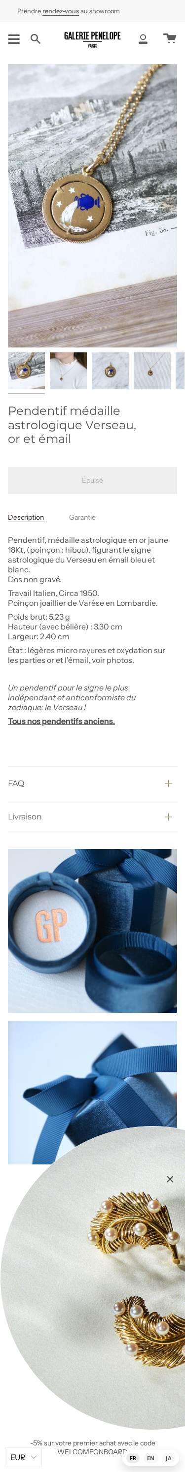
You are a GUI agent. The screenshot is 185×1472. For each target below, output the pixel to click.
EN (150, 1458)
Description (26, 517)
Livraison (25, 816)
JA (169, 1458)
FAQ (16, 783)
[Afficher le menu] (15, 38)
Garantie (82, 517)
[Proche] (170, 1179)
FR (133, 1458)
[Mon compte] (143, 39)
